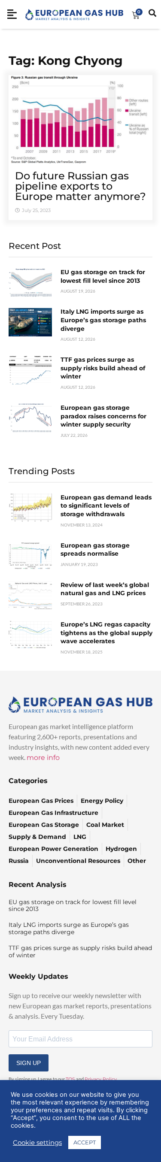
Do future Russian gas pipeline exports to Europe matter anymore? (80, 186)
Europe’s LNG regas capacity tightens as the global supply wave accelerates (106, 632)
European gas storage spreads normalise (95, 550)
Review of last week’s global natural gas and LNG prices (105, 589)
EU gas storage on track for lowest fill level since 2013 (103, 276)
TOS (70, 1079)
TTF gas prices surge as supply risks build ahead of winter (103, 368)
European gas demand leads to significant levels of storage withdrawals (106, 505)
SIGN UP (28, 1062)
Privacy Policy (101, 1079)
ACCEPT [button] (84, 1142)
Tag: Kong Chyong (66, 60)
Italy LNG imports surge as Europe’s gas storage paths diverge (103, 320)
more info (43, 757)
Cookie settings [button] (37, 1143)
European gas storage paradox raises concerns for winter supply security (103, 416)
